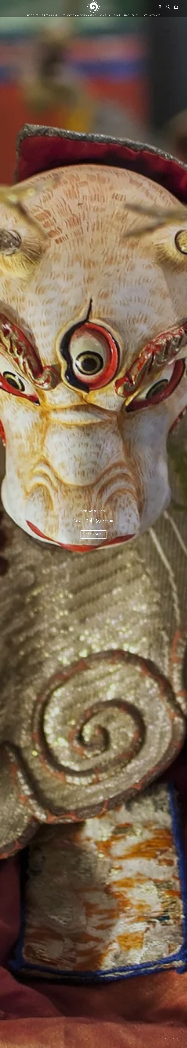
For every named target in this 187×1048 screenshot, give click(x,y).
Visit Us (105, 15)
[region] (93, 524)
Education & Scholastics (79, 15)
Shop (117, 15)
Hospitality (131, 15)
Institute (32, 15)
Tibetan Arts (50, 15)
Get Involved (152, 15)
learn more (93, 534)
